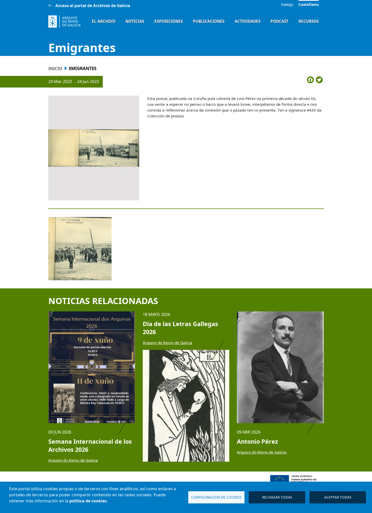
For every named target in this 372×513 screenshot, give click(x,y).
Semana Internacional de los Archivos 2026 (90, 445)
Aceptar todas (337, 497)
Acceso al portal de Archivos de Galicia (92, 5)
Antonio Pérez (257, 441)
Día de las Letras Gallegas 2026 (180, 328)
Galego (287, 4)
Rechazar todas (277, 497)
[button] (93, 148)
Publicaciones (208, 21)
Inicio (55, 68)
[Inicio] (64, 21)
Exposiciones (168, 21)
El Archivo (103, 21)
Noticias (135, 21)
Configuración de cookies (216, 497)
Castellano (308, 4)
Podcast (279, 21)
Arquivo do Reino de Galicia (73, 460)
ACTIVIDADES (247, 21)
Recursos (309, 21)
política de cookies (88, 501)
